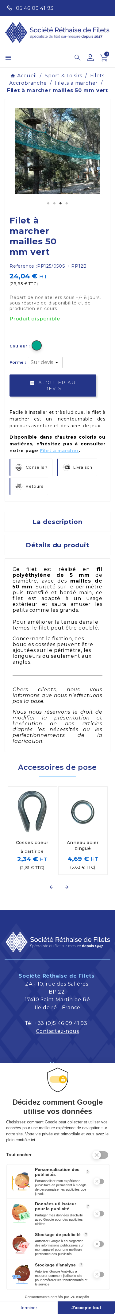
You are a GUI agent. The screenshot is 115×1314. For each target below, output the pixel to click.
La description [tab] (57, 521)
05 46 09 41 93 (35, 8)
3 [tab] (61, 203)
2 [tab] (55, 203)
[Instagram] (103, 7)
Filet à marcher (59, 450)
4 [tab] (67, 203)
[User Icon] (90, 57)
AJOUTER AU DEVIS (53, 386)
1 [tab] (48, 203)
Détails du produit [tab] (57, 545)
